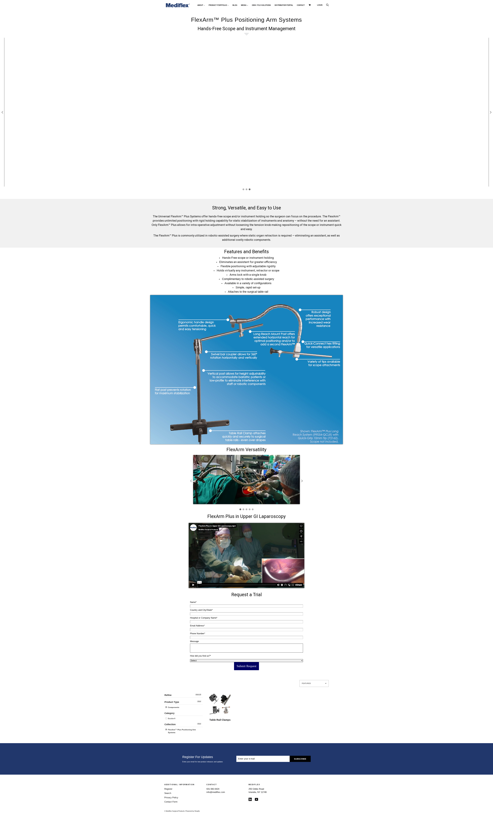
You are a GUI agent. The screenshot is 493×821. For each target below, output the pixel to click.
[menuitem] (201, 5)
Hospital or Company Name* (203, 618)
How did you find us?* (200, 656)
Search (167, 793)
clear (199, 701)
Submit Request (246, 666)
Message (194, 641)
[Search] (327, 5)
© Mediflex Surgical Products (174, 811)
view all (198, 694)
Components (173, 707)
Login (319, 5)
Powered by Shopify (193, 811)
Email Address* (197, 625)
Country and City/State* (201, 610)
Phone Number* (197, 633)
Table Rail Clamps (220, 719)
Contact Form (170, 802)
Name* (193, 602)
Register (168, 789)
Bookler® (171, 718)
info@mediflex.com (215, 792)
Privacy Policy (171, 797)
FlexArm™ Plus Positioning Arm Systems (181, 731)
